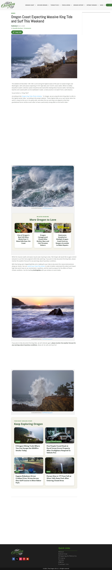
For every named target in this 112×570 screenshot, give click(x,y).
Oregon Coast (29, 5)
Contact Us (63, 564)
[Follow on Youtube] (27, 559)
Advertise (62, 554)
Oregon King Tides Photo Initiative (32, 96)
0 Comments (27, 28)
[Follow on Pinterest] (24, 559)
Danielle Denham (18, 28)
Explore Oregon (42, 5)
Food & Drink (66, 5)
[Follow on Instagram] (20, 559)
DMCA (61, 562)
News (101, 5)
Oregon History (78, 5)
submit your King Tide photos (36, 266)
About (61, 552)
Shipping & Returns (67, 556)
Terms (61, 560)
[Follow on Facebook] (13, 559)
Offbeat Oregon (92, 5)
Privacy (61, 558)
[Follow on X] (17, 559)
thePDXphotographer (47, 208)
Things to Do (55, 5)
